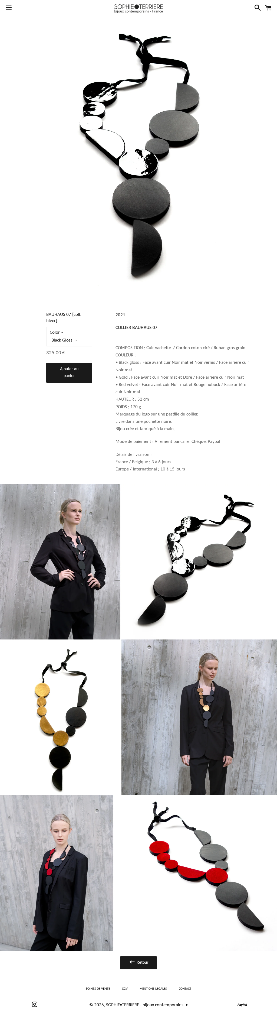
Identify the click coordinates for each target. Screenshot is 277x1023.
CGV (125, 988)
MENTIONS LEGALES (153, 988)
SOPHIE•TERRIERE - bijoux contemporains (144, 1005)
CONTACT (185, 988)
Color (55, 332)
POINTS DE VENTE (98, 988)
